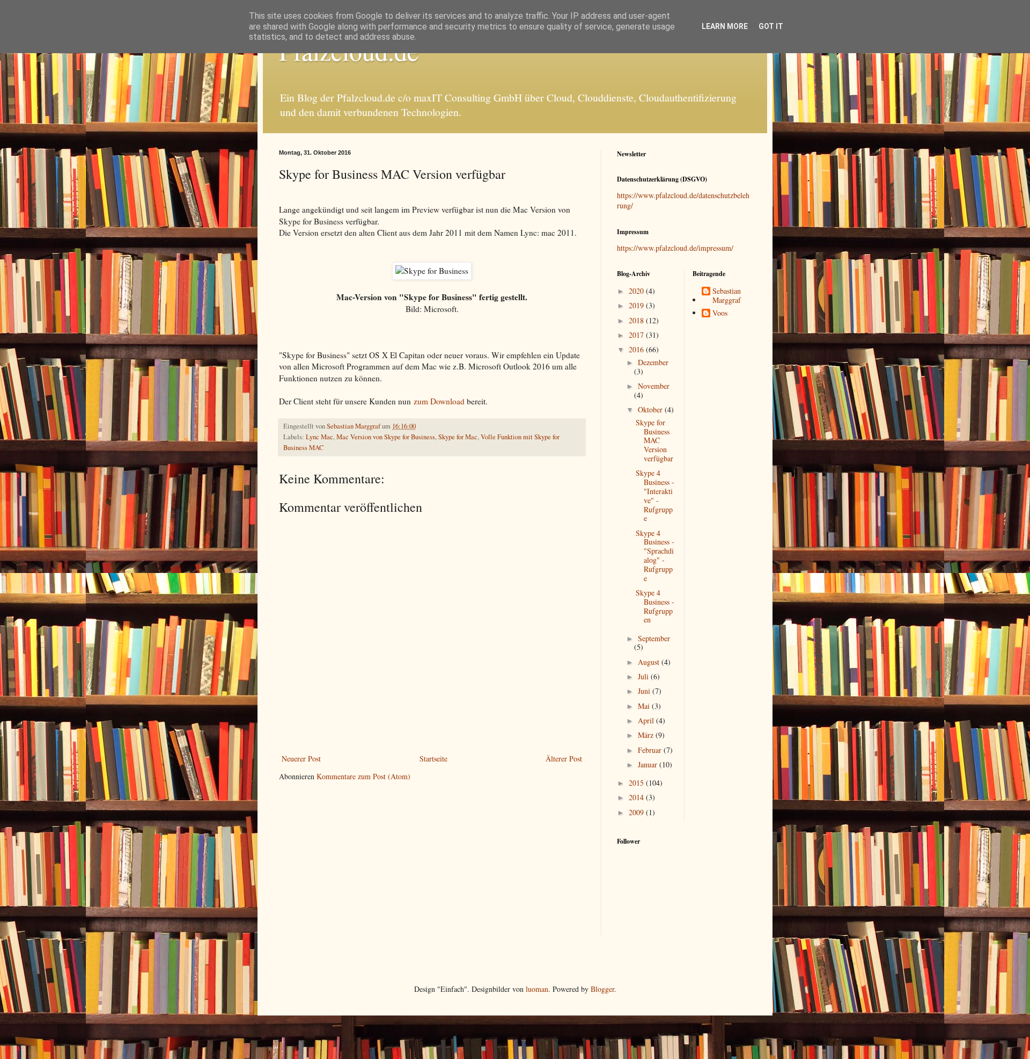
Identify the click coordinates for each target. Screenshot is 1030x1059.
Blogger (602, 989)
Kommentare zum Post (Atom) (363, 776)
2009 (637, 812)
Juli (644, 676)
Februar (651, 750)
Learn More (725, 26)
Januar (648, 764)
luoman (537, 989)
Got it (771, 26)
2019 (637, 305)
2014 (637, 797)
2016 (637, 349)
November (654, 386)
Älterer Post (564, 758)
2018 (637, 320)
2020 (637, 291)
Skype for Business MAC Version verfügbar (654, 440)
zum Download (439, 401)
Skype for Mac (457, 436)
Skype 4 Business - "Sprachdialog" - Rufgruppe (655, 555)
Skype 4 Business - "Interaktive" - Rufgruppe (655, 495)
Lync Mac (319, 436)
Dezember (653, 362)
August (649, 662)
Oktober (651, 409)
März (647, 735)
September (654, 638)
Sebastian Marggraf (726, 296)
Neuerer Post (301, 758)
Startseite (433, 758)
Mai (645, 706)
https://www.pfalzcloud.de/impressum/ (675, 248)
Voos (719, 313)
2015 (637, 783)
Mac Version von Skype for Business (385, 436)
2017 (637, 335)
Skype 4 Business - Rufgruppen (655, 606)
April (647, 720)
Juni (645, 691)
